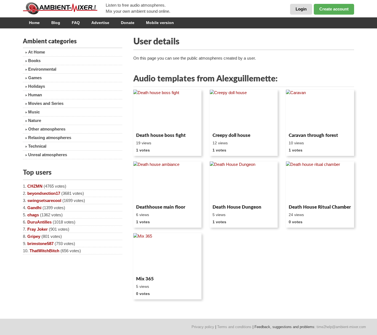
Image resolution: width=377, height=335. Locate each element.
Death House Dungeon (237, 207)
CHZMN (35, 186)
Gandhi (34, 207)
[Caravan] (320, 110)
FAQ (76, 22)
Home (34, 22)
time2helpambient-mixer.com (341, 327)
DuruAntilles (39, 222)
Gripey (33, 236)
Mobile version (160, 22)
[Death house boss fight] (167, 110)
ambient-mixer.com (64, 8)
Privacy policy (203, 327)
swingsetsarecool (44, 200)
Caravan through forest (313, 135)
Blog (55, 22)
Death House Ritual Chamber (320, 207)
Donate (127, 22)
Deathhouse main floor (160, 207)
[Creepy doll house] (244, 110)
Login (301, 9)
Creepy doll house (231, 135)
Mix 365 (145, 278)
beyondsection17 (43, 193)
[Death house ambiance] (167, 181)
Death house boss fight (161, 135)
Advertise (100, 22)
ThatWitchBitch (44, 250)
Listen (147, 123)
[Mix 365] (167, 253)
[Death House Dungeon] (244, 181)
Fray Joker (37, 229)
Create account (334, 9)
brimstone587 (40, 243)
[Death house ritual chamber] (320, 181)
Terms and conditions (234, 327)
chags (33, 214)
